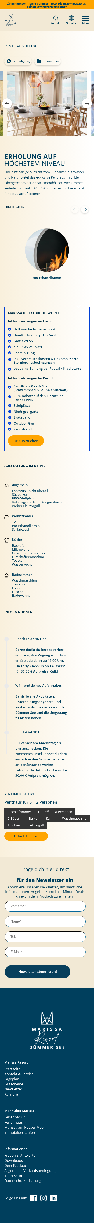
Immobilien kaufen (19, 1133)
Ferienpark (13, 1117)
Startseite (12, 1069)
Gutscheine (13, 1084)
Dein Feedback (16, 1166)
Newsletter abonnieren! (37, 971)
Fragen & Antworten (21, 1155)
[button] (87, 103)
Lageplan (11, 1079)
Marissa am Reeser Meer (24, 1127)
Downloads (13, 1161)
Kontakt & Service (18, 1074)
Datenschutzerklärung (22, 1181)
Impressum (13, 1176)
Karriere (11, 1094)
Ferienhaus (13, 1122)
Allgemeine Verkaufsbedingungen (32, 1171)
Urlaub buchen (26, 440)
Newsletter (13, 1089)
